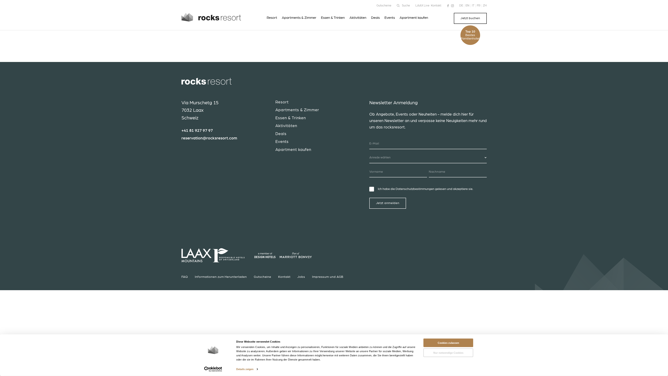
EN (467, 5)
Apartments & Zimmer (299, 17)
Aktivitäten (357, 17)
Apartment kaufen (414, 17)
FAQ (184, 277)
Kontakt (436, 5)
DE (461, 5)
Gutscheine (383, 5)
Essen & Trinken (333, 17)
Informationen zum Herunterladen (221, 277)
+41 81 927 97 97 (197, 131)
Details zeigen (244, 369)
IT (473, 5)
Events (389, 17)
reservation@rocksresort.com (209, 138)
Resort (272, 17)
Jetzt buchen (470, 18)
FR (478, 5)
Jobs (301, 277)
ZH (485, 5)
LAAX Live (422, 5)
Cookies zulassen (448, 342)
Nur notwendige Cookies (448, 352)
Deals (375, 17)
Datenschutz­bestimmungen (415, 189)
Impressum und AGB (327, 277)
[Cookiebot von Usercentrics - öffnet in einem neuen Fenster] (213, 369)
